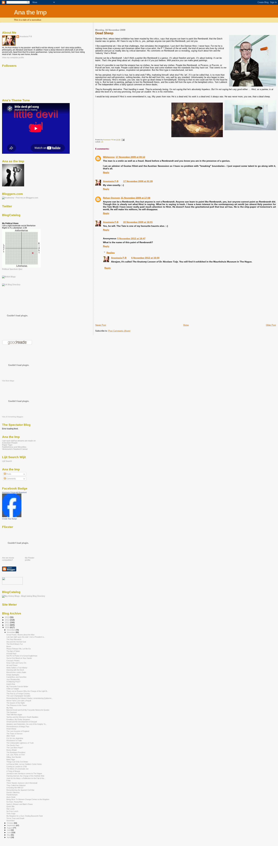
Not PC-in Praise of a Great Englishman (21, 656)
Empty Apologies (12, 675)
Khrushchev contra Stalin (16, 672)
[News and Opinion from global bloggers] (12, 584)
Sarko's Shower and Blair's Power (19, 804)
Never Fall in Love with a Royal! (18, 701)
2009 (7, 627)
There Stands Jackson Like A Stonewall (21, 783)
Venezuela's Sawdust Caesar (15, 449)
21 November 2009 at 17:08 (135, 198)
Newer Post (100, 325)
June (9, 832)
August (10, 828)
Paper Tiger (7, 445)
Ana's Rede (10, 797)
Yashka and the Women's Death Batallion (22, 717)
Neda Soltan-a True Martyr (16, 668)
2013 (7, 617)
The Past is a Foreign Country (18, 694)
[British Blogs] (9, 277)
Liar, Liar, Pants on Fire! (15, 755)
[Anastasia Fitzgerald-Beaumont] (11, 516)
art (102, 142)
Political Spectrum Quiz (12, 269)
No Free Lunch (12, 811)
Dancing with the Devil (15, 670)
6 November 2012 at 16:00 (145, 257)
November (11, 632)
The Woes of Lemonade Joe (17, 769)
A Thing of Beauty (13, 771)
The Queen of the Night (15, 703)
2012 (7, 620)
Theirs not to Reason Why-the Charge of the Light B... (27, 691)
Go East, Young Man (14, 802)
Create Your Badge (9, 519)
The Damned (11, 712)
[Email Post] (123, 140)
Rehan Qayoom (111, 198)
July (9, 830)
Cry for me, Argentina (14, 738)
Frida (8, 781)
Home (186, 325)
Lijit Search (7, 461)
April (9, 837)
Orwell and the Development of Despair (21, 722)
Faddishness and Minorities (14, 447)
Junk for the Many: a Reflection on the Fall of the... (26, 778)
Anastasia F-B (110, 181)
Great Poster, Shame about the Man (20, 635)
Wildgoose (109, 157)
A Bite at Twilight (12, 689)
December (11, 630)
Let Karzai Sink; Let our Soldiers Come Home (24, 764)
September (11, 825)
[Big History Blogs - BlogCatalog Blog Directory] (23, 596)
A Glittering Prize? (13, 682)
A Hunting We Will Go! (14, 788)
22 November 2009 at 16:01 (138, 222)
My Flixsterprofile (29, 559)
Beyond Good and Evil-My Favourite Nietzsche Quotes (27, 710)
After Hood (10, 736)
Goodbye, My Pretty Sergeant (18, 719)
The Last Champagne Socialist (18, 696)
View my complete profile (13, 57)
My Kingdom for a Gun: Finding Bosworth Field (24, 816)
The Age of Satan (13, 651)
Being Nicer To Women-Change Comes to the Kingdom (27, 799)
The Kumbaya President (15, 752)
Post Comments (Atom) (119, 331)
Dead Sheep (11, 729)
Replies (111, 252)
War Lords (10, 809)
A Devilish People (10, 443)
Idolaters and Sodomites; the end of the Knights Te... (26, 724)
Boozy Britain (11, 750)
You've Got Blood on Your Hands (19, 658)
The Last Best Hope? (14, 748)
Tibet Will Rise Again (14, 715)
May (9, 835)
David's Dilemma (12, 792)
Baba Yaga (10, 759)
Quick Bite (10, 806)
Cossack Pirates (12, 661)
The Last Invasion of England (17, 731)
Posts (8, 474)
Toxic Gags (10, 813)
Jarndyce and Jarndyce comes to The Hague (24, 773)
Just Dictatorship (13, 679)
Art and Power (12, 665)
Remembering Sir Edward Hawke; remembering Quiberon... (29, 698)
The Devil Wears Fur (14, 644)
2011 (7, 622)
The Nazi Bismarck (13, 639)
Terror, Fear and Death (15, 818)
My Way (9, 708)
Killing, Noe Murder (13, 757)
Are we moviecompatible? (8, 559)
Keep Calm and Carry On (16, 663)
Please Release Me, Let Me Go (18, 649)
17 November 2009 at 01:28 (138, 181)
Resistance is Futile (14, 740)
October (10, 823)
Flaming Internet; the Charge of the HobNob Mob (25, 776)
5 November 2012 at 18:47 (131, 238)
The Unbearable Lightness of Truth (20, 743)
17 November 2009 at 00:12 (130, 157)
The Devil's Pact (12, 745)
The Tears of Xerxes (14, 734)
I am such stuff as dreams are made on (19, 441)
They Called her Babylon (16, 785)
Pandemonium (12, 795)
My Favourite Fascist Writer (17, 686)
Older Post (271, 325)
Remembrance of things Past (17, 726)
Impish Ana (10, 684)
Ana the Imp (30, 12)
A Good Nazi (11, 653)
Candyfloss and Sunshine (16, 677)
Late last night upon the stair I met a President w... (25, 637)
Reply (106, 172)
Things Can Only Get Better (17, 762)
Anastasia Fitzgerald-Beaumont (14, 492)
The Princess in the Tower (16, 705)
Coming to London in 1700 (16, 767)
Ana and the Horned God (16, 642)
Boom (8, 646)
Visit (8, 381)
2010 (7, 625)
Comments (11, 479)
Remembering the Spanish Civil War (20, 790)
